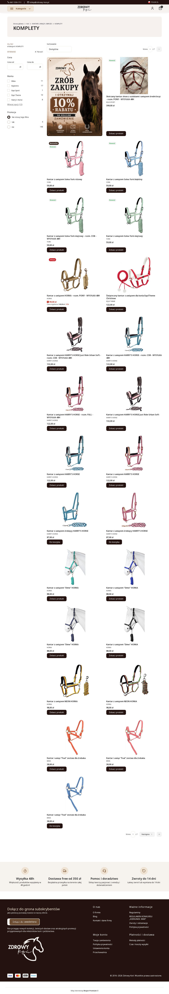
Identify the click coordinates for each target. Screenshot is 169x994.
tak (13, 122)
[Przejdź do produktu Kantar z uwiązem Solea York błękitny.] (134, 158)
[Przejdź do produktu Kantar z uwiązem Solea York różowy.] (74, 158)
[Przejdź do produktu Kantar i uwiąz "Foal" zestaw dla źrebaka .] (74, 737)
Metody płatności (137, 940)
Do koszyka (54, 542)
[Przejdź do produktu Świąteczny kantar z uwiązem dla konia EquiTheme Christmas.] (134, 274)
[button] (20, 8)
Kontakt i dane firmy (102, 920)
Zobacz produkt (116, 133)
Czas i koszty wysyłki (138, 944)
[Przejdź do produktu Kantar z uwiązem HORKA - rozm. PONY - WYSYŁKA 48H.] (74, 274)
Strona (145, 49)
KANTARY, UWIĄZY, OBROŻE (42, 24)
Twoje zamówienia (101, 940)
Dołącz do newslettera (24, 921)
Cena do (30, 62)
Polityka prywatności (139, 927)
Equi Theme (16, 95)
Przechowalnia (100, 952)
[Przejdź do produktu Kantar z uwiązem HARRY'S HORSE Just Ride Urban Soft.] (134, 393)
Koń (27, 24)
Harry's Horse (16, 100)
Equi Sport (15, 90)
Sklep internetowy (84, 991)
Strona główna (18, 24)
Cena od (10, 62)
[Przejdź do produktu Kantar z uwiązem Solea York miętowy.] (134, 215)
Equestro (15, 86)
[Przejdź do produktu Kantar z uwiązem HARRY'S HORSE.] (74, 453)
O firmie (96, 912)
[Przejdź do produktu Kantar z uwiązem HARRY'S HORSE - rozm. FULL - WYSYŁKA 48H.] (74, 393)
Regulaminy (134, 912)
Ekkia (13, 81)
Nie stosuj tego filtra (20, 117)
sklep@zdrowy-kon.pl (38, 2)
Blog (95, 916)
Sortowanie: (52, 44)
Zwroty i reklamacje (138, 923)
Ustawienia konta (101, 948)
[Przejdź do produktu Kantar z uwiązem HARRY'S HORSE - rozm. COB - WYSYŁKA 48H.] (134, 334)
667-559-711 (14, 2)
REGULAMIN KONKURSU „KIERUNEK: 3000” (140, 917)
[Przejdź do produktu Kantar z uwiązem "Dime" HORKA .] (74, 566)
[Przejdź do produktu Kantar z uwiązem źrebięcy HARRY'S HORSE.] (74, 510)
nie (13, 127)
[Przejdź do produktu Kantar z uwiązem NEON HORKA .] (74, 680)
